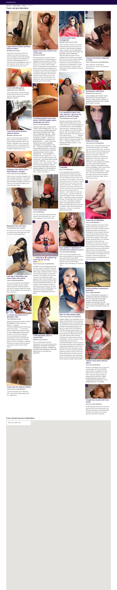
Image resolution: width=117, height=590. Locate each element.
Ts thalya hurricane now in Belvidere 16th (17, 316)
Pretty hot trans (92, 141)
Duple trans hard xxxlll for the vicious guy (45, 52)
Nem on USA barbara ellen (70, 315)
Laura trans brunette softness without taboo (18, 47)
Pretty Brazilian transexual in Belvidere (97, 289)
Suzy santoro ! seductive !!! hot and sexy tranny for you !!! (71, 249)
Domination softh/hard (95, 91)
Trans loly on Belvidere (95, 220)
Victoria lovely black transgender (68, 39)
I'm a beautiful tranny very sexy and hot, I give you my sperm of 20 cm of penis (70, 114)
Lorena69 (63, 167)
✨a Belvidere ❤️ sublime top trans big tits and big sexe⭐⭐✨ (44, 260)
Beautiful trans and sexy (16, 226)
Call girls (8, 5)
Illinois (24, 5)
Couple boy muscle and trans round (97, 401)
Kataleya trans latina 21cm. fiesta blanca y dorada (17, 170)
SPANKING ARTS (11, 2)
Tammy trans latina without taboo (96, 362)
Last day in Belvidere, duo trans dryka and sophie (17, 277)
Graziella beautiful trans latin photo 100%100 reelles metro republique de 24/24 (44, 120)
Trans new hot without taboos (19, 387)
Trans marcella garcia (15, 88)
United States (16, 5)
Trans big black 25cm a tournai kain (42, 337)
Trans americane (39, 210)
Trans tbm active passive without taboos (17, 132)
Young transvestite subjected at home (97, 59)
